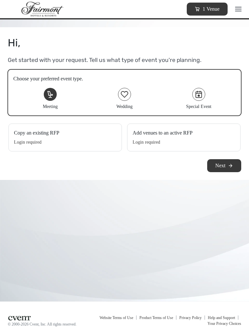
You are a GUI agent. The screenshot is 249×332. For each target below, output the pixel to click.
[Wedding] (124, 94)
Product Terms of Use (156, 317)
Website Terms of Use (116, 317)
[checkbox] (124, 92)
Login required (28, 142)
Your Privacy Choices (224, 323)
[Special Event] (198, 94)
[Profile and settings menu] (238, 9)
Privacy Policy (190, 317)
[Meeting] (50, 94)
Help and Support (221, 317)
